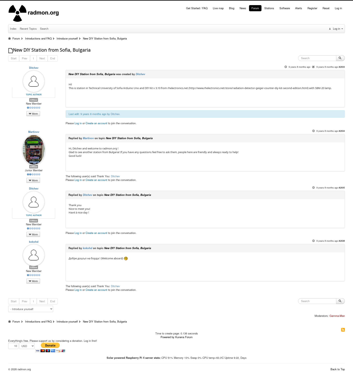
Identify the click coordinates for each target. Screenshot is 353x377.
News (243, 8)
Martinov (33, 132)
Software (284, 8)
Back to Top (338, 369)
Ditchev (33, 68)
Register (312, 8)
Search (44, 28)
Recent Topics (28, 28)
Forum (255, 8)
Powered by (167, 337)
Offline (33, 99)
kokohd (33, 242)
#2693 (342, 66)
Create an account (96, 123)
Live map (218, 8)
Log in (338, 8)
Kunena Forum (184, 337)
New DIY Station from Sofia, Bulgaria (91, 74)
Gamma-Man (337, 316)
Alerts (298, 8)
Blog (231, 8)
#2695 (342, 187)
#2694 (342, 130)
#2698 (342, 240)
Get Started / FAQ (197, 8)
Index (13, 28)
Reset (326, 8)
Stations (269, 8)
